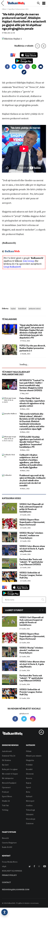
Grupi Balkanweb (12, 266)
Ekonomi (29, 773)
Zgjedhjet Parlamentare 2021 (18, 9)
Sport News (7, 796)
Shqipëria (30, 760)
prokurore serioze (35, 309)
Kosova (29, 778)
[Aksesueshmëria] (4, 912)
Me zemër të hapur (10, 773)
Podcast (5, 792)
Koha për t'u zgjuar (10, 769)
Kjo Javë (5, 764)
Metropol (30, 801)
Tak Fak (5, 805)
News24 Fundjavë (9, 783)
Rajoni (28, 783)
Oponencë (6, 787)
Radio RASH (7, 847)
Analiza (29, 805)
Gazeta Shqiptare (9, 842)
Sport (28, 787)
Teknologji (30, 810)
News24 (5, 838)
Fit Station (6, 760)
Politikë (29, 764)
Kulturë (29, 796)
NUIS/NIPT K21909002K (12, 871)
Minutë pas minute (33, 755)
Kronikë (29, 769)
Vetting (5, 810)
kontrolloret (22, 309)
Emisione (30, 823)
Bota (28, 792)
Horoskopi (30, 819)
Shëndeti (29, 814)
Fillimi (4, 9)
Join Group (28, 260)
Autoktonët (7, 751)
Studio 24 (6, 801)
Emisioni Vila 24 (8, 755)
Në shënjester (8, 778)
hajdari (13, 309)
